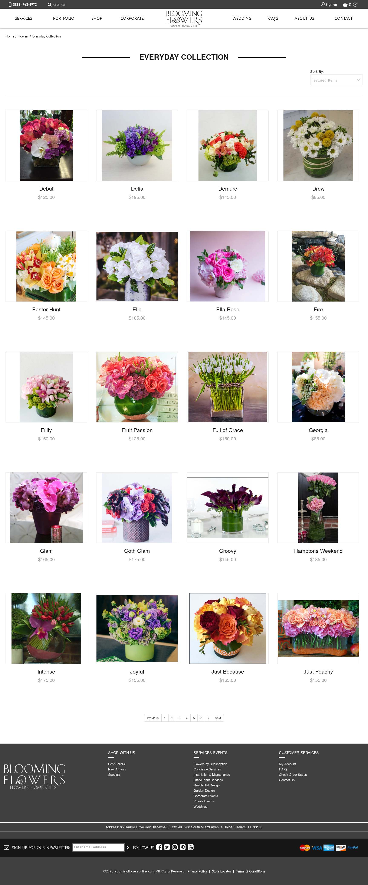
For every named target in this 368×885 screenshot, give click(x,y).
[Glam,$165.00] (46, 508)
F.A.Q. (283, 769)
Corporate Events (206, 795)
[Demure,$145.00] (227, 145)
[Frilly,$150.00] (46, 387)
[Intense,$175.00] (46, 628)
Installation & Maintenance (212, 774)
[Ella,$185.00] (137, 266)
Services (23, 18)
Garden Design (204, 790)
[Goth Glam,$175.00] (137, 508)
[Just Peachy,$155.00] (318, 628)
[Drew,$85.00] (318, 145)
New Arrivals (117, 769)
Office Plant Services (208, 779)
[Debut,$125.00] (46, 145)
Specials (114, 774)
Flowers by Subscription (210, 763)
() (350, 5)
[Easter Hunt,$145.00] (46, 266)
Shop (97, 18)
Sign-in (331, 5)
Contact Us (287, 779)
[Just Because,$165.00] (227, 628)
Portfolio (63, 18)
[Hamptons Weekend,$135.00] (318, 508)
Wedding (242, 18)
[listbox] (336, 79)
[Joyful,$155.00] (137, 628)
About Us (304, 18)
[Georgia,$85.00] (318, 387)
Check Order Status (293, 774)
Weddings (200, 806)
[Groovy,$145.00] (227, 508)
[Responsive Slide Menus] (184, 19)
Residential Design (207, 785)
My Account (287, 763)
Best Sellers (116, 763)
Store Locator (221, 871)
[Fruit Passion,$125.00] (137, 387)
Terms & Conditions (250, 871)
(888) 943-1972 (25, 5)
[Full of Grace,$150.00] (227, 387)
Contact (344, 18)
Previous (153, 718)
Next (218, 718)
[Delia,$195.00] (137, 145)
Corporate (132, 18)
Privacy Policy (197, 871)
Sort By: (316, 72)
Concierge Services (207, 769)
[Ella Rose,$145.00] (227, 266)
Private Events (204, 801)
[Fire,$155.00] (318, 266)
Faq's (272, 18)
